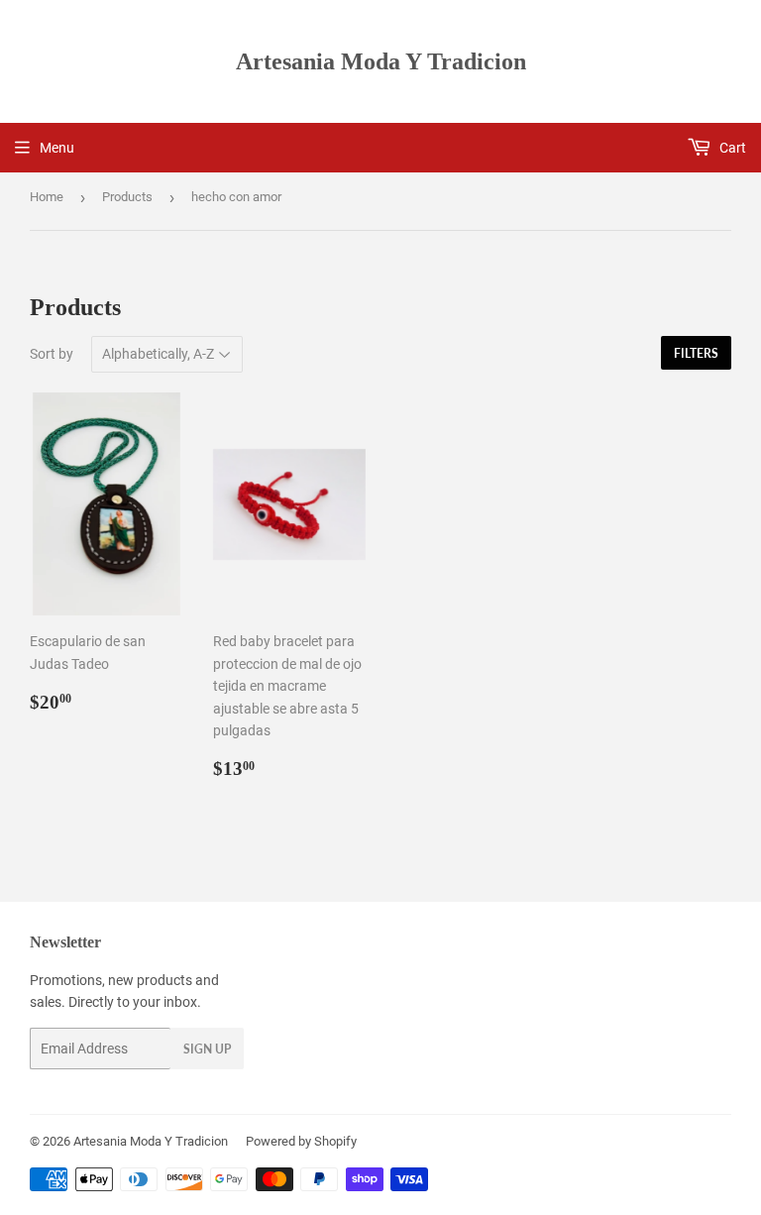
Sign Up (207, 1049)
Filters (696, 353)
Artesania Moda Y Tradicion (381, 61)
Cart (731, 148)
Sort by (51, 354)
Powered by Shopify (301, 1141)
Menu (57, 148)
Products (127, 196)
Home (46, 196)
